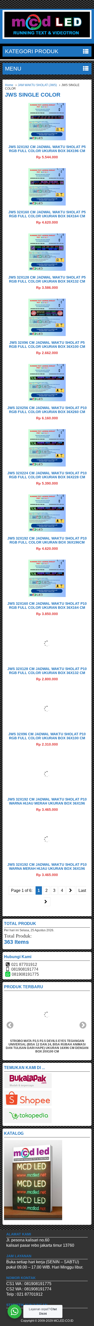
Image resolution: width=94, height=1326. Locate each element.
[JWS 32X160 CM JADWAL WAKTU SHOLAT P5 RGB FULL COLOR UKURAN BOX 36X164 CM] (47, 204)
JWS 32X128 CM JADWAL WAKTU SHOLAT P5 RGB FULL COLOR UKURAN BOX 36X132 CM (47, 279)
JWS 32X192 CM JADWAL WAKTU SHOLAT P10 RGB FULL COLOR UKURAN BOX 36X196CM (47, 540)
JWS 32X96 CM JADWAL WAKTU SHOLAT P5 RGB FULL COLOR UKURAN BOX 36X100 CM (47, 345)
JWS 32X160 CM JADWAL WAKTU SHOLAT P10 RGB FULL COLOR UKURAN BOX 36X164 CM (47, 606)
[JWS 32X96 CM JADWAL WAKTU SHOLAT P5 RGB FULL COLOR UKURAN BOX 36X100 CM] (47, 335)
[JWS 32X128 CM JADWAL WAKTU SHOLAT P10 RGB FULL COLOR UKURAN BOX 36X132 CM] (47, 661)
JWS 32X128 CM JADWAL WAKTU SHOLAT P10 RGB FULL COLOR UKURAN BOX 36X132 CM (47, 671)
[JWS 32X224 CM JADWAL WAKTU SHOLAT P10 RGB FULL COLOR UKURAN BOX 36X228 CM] (47, 465)
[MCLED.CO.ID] (47, 37)
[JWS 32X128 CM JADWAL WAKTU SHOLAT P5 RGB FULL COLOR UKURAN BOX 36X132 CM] (47, 269)
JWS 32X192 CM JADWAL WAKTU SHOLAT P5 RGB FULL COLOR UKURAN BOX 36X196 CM (47, 149)
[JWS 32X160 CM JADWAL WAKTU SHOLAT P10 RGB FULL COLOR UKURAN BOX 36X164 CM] (47, 595)
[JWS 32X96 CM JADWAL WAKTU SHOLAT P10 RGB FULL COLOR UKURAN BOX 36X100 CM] (47, 726)
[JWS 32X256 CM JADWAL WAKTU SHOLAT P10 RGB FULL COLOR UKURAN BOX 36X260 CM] (47, 400)
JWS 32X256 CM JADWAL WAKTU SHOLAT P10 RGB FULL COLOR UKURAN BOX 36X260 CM (47, 410)
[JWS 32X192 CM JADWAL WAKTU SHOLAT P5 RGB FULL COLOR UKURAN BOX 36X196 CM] (47, 139)
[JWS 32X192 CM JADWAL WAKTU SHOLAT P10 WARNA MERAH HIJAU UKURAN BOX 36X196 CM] (47, 856)
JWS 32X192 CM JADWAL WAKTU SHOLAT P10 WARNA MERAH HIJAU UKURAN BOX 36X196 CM (47, 869)
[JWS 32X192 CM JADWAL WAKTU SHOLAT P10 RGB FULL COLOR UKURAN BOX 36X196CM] (47, 530)
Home (9, 85)
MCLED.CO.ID (63, 1320)
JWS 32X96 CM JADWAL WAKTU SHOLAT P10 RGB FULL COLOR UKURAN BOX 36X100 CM (47, 736)
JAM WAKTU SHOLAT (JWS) (37, 85)
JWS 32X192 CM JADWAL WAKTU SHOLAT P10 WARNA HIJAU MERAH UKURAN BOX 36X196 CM (47, 803)
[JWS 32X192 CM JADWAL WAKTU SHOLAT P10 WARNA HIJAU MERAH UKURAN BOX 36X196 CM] (47, 791)
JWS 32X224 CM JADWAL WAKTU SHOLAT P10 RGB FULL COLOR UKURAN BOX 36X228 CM (47, 475)
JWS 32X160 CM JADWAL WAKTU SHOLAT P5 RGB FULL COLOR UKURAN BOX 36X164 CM (47, 214)
